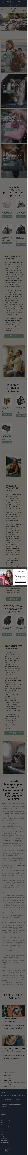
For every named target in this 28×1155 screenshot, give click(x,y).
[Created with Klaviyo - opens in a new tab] (13, 585)
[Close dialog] (26, 569)
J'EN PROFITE (20, 582)
